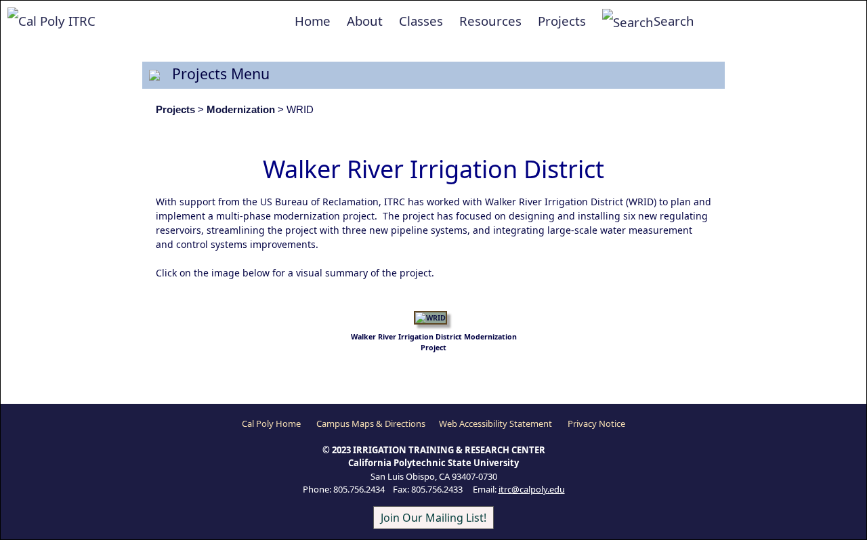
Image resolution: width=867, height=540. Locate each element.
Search (674, 20)
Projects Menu (215, 73)
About (365, 20)
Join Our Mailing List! (433, 517)
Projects (562, 20)
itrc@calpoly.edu (532, 489)
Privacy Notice (596, 423)
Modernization (241, 109)
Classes (421, 20)
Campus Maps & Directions (370, 423)
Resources (490, 20)
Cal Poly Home (271, 423)
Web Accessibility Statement (495, 423)
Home (313, 20)
